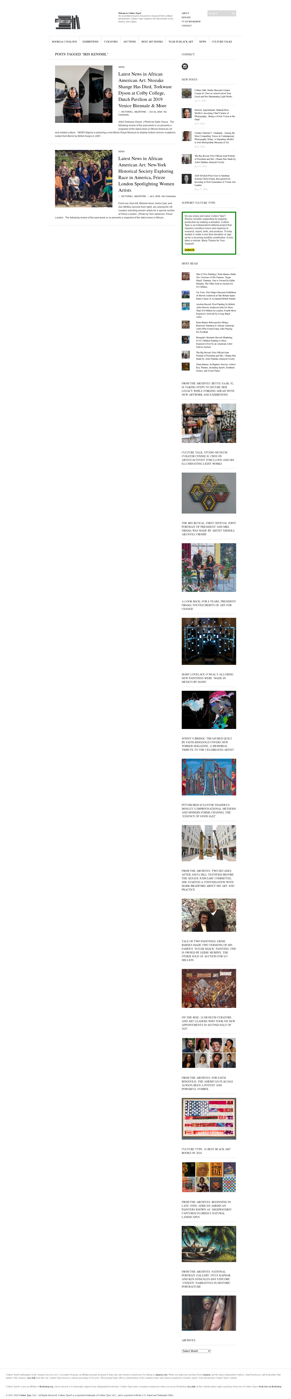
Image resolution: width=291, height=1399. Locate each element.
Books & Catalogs (64, 41)
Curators (111, 41)
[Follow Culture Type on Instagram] (185, 68)
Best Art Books (152, 41)
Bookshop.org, (47, 1386)
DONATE (190, 249)
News (202, 41)
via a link (31, 1377)
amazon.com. (162, 1374)
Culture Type (25, 1395)
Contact (187, 25)
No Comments (169, 196)
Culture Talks (222, 41)
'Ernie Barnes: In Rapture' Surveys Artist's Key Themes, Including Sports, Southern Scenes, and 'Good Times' (216, 367)
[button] (83, 94)
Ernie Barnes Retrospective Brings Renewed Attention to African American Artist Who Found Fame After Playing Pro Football (215, 327)
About (185, 13)
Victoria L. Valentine (133, 112)
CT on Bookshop (191, 21)
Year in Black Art (180, 41)
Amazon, (206, 1374)
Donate (186, 17)
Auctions (129, 41)
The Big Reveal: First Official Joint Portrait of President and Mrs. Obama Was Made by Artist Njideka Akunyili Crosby (216, 355)
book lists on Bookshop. (270, 1386)
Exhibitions (90, 41)
